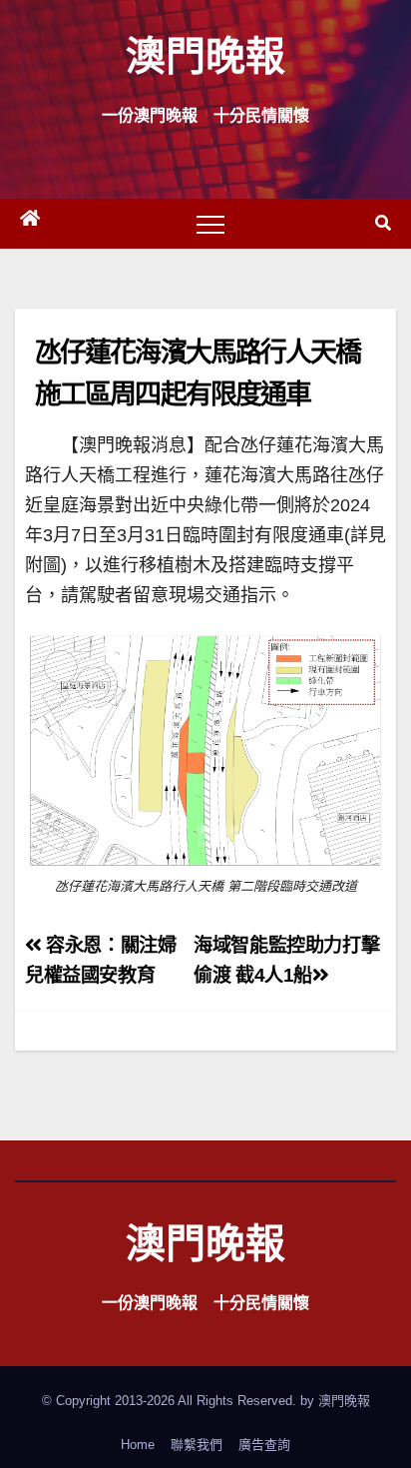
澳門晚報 (205, 54)
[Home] (30, 224)
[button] (383, 223)
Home (138, 1444)
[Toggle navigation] (210, 224)
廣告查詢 (264, 1444)
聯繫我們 (196, 1444)
